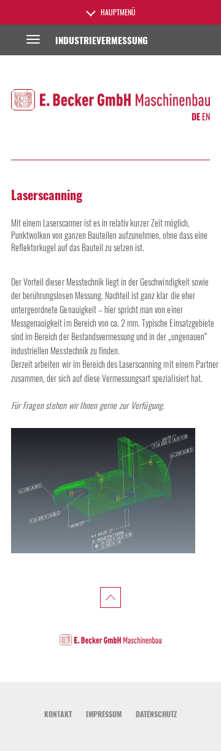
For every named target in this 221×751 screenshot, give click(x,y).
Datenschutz (156, 714)
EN (206, 116)
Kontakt (58, 714)
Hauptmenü (117, 12)
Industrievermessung (101, 40)
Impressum (104, 714)
